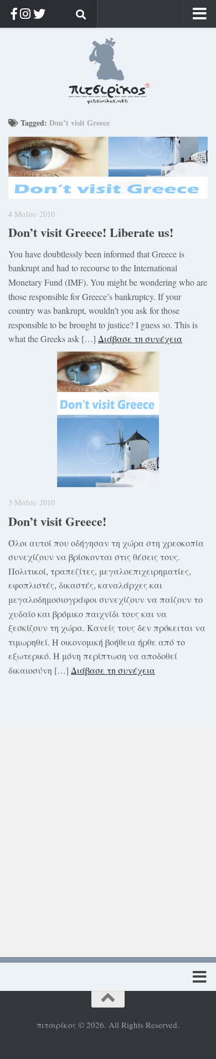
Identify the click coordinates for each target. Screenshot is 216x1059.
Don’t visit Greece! (57, 521)
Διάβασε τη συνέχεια (140, 338)
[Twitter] (39, 14)
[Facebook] (14, 14)
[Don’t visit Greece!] (108, 419)
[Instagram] (25, 14)
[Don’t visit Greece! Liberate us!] (108, 168)
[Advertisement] (108, 835)
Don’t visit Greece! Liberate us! (90, 232)
